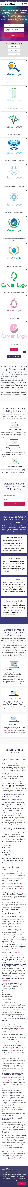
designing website (15, 1050)
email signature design (16, 1157)
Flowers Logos (14, 46)
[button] (26, 49)
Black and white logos (7, 1090)
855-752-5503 (8, 1)
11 (13, 352)
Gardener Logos (14, 54)
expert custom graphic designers (16, 1112)
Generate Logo (14, 504)
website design (20, 1028)
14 (22, 352)
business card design (8, 941)
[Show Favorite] (12, 1)
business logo (5, 907)
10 (10, 352)
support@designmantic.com (15, 1011)
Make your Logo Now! (14, 356)
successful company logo (16, 1097)
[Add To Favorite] (26, 60)
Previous (14, 349)
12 (16, 352)
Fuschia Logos (14, 50)
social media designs (7, 1030)
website (13, 1155)
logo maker (22, 767)
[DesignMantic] (8, 4)
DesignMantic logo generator (12, 841)
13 (19, 352)
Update (14, 35)
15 (25, 352)
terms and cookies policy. (10, 1180)
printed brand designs (17, 1109)
